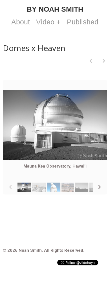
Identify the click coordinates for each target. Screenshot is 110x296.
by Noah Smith (55, 9)
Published (82, 22)
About (20, 22)
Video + (48, 22)
